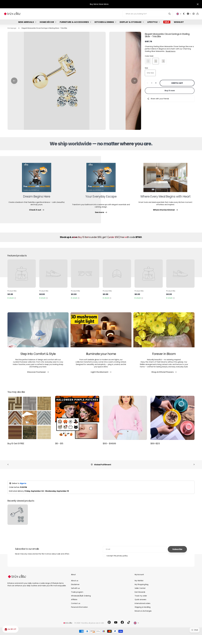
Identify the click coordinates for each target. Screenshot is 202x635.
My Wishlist (139, 580)
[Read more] (189, 14)
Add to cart (177, 83)
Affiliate (74, 599)
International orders (142, 603)
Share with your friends (160, 98)
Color (149, 56)
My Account (139, 574)
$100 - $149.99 (109, 443)
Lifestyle (152, 22)
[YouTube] (115, 622)
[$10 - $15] (77, 418)
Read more (170, 51)
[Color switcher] (184, 14)
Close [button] (197, 4)
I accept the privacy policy (117, 556)
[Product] (21, 273)
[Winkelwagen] (197, 14)
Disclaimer (75, 584)
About (73, 574)
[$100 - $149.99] (125, 418)
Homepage (11, 28)
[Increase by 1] (156, 83)
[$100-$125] (172, 418)
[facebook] (122, 622)
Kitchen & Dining (104, 22)
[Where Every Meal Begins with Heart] (165, 179)
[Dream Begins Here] (36, 179)
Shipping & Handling (142, 607)
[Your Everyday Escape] (101, 179)
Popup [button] (15, 298)
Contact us (75, 603)
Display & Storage (130, 22)
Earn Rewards (140, 592)
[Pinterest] (109, 622)
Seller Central (140, 588)
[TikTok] (128, 622)
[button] (14, 81)
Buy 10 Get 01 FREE (15, 443)
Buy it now (170, 90)
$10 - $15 (59, 443)
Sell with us (75, 588)
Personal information (79, 607)
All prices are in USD (96, 623)
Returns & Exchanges (143, 611)
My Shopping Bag (141, 584)
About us (74, 580)
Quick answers (140, 599)
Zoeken (169, 14)
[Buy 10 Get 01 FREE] (29, 418)
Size (146, 68)
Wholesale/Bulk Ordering (81, 596)
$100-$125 (155, 443)
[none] (7, 464)
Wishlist (179, 22)
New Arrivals (26, 22)
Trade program (77, 592)
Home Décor (47, 22)
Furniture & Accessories (74, 22)
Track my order (141, 596)
